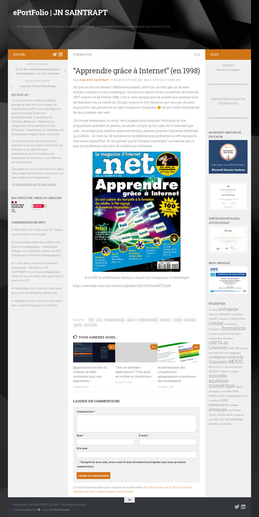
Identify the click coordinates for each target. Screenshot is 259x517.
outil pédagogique (230, 395)
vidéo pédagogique (234, 419)
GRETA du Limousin (219, 345)
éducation (214, 423)
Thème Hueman (61, 509)
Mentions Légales (228, 69)
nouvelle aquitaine (219, 378)
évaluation (227, 423)
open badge (227, 391)
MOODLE (214, 371)
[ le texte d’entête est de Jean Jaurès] (34, 184)
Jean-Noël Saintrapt (94, 80)
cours (99, 319)
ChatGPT (213, 318)
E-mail (144, 435)
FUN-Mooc (235, 333)
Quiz (230, 410)
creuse (216, 323)
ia (237, 347)
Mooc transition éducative (231, 367)
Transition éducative (226, 415)
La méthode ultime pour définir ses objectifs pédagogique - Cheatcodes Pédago (35, 246)
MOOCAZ (213, 366)
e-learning (230, 324)
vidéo (221, 419)
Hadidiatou (22, 288)
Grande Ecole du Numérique (221, 338)
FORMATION (82, 54)
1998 (91, 319)
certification (237, 314)
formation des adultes (148, 319)
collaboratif (223, 319)
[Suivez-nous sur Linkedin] (60, 54)
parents (77, 324)
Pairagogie (233, 405)
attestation (213, 314)
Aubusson (225, 314)
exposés (130, 319)
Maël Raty (21, 229)
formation (234, 328)
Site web (82, 448)
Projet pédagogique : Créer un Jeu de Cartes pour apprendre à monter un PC (37, 276)
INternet (178, 319)
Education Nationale (114, 319)
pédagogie (218, 409)
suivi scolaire (91, 324)
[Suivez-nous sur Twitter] (55, 54)
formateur (215, 329)
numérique (190, 319)
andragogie (228, 309)
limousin (218, 362)
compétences (237, 318)
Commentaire (86, 411)
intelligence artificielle (226, 357)
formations (166, 319)
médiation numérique (229, 371)
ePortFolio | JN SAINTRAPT (60, 12)
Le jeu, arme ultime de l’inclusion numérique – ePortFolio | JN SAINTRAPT (34, 267)
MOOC (235, 361)
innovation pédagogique (230, 352)
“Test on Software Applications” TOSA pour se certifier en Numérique (133, 371)
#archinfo (213, 309)
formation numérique (218, 333)
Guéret (231, 348)
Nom (80, 435)
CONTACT (228, 65)
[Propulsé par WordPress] (39, 510)
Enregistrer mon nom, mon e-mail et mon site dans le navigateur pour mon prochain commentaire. (131, 464)
